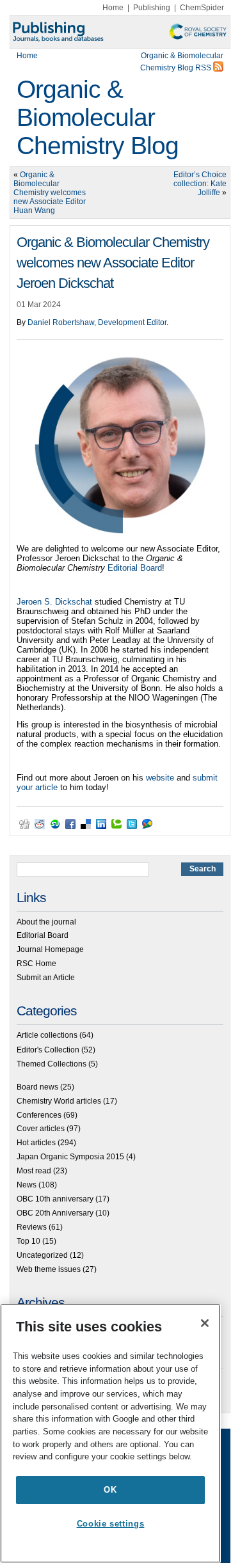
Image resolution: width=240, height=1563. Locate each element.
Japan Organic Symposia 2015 (70, 1156)
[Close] (205, 1323)
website (160, 777)
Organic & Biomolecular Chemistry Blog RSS (181, 61)
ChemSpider (202, 7)
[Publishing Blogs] (120, 32)
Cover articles (41, 1128)
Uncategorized (42, 1255)
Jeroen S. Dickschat (54, 602)
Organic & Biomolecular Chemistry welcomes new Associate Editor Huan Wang (49, 192)
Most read (34, 1170)
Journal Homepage (50, 949)
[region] (110, 1433)
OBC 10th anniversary (55, 1198)
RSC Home (36, 963)
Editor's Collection (48, 1049)
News (26, 1184)
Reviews (32, 1227)
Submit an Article (46, 977)
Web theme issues (49, 1269)
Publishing (151, 7)
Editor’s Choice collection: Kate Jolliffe (200, 183)
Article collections (47, 1035)
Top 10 (28, 1241)
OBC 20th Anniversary (55, 1213)
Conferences (39, 1115)
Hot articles (36, 1142)
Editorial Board (135, 568)
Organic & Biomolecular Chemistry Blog (98, 117)
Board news (37, 1087)
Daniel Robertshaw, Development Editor (97, 322)
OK (110, 1490)
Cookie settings (111, 1523)
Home (113, 7)
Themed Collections (51, 1063)
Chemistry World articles (59, 1101)
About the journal (46, 921)
